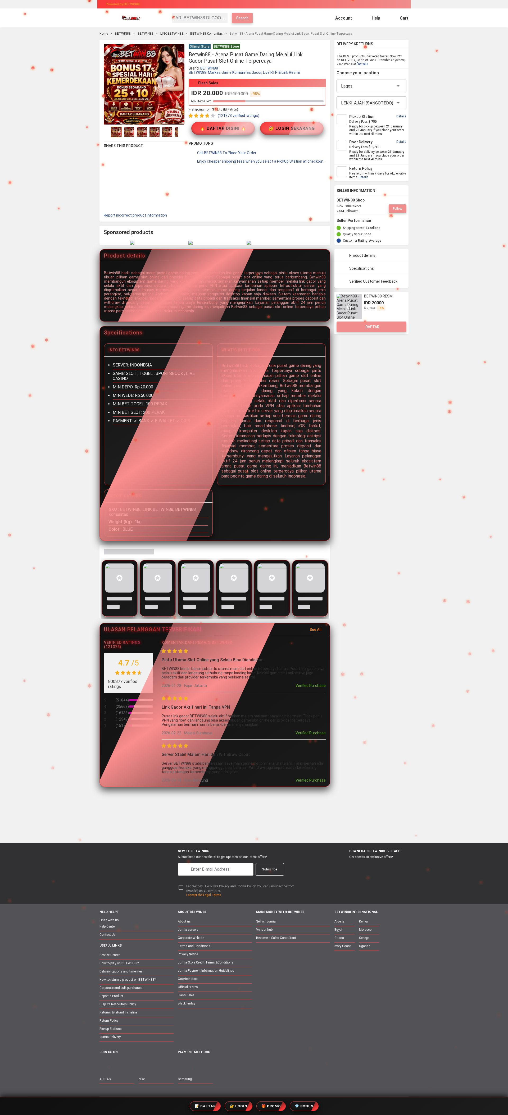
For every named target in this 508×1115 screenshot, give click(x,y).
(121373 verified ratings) (238, 115)
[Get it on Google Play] (370, 866)
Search (242, 18)
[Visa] (206, 1063)
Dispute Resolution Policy (117, 1004)
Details (363, 64)
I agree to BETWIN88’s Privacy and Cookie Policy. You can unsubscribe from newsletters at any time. (240, 888)
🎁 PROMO (271, 1106)
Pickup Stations (110, 1029)
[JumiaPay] (249, 4)
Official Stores (188, 987)
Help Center (107, 926)
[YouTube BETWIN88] (114, 1063)
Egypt (338, 930)
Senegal (364, 938)
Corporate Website (191, 938)
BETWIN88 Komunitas (206, 33)
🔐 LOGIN (238, 1106)
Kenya (363, 921)
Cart (404, 18)
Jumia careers (188, 930)
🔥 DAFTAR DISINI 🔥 (223, 128)
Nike (142, 1079)
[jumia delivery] (272, 4)
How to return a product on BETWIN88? (127, 979)
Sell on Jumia (266, 921)
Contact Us (107, 935)
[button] (323, 47)
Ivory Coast (342, 946)
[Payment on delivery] (181, 1063)
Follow (397, 208)
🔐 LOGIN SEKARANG (292, 128)
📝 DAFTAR (205, 1106)
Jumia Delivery (110, 1037)
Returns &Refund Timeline (118, 1012)
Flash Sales (186, 995)
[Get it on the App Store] (344, 866)
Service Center (109, 955)
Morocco (365, 930)
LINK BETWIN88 (171, 33)
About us (184, 921)
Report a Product (111, 996)
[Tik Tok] (147, 1063)
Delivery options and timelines (121, 971)
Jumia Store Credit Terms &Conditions (205, 962)
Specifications (361, 268)
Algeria (339, 921)
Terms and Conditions (194, 946)
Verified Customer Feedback (373, 281)
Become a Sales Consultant (276, 938)
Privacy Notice (188, 954)
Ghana (339, 938)
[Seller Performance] (375, 220)
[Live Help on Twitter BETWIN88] (136, 1063)
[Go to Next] (181, 132)
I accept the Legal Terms (203, 895)
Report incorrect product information (135, 215)
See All (315, 629)
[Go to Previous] (107, 132)
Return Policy (108, 1020)
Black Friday (186, 1003)
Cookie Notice (187, 979)
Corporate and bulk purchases (120, 988)
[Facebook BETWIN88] (102, 1063)
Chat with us (109, 920)
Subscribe (269, 869)
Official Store (200, 46)
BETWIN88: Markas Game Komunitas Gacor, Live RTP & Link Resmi (244, 72)
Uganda (364, 946)
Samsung (185, 1079)
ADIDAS (105, 1079)
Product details (362, 255)
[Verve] (220, 1063)
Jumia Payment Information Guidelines (206, 970)
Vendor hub (264, 930)
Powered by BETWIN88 (123, 4)
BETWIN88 (123, 33)
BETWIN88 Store (226, 46)
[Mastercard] (193, 1063)
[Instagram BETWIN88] (125, 1063)
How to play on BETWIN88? (119, 963)
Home (103, 33)
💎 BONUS (304, 1106)
